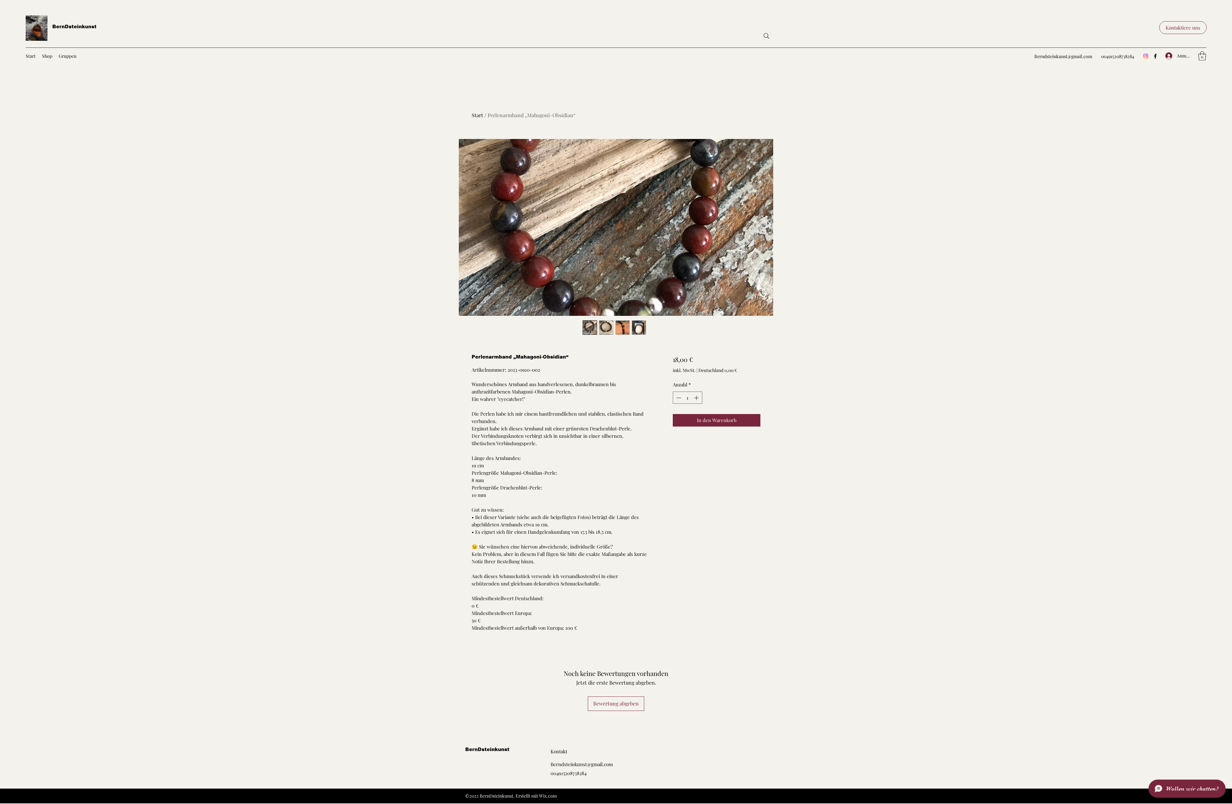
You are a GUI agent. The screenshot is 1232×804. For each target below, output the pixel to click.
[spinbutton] (687, 398)
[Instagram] (1145, 56)
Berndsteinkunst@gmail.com (1063, 56)
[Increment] (697, 398)
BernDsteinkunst (74, 26)
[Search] (766, 36)
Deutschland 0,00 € (717, 370)
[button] (1183, 27)
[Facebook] (1155, 56)
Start (477, 115)
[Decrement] (678, 398)
